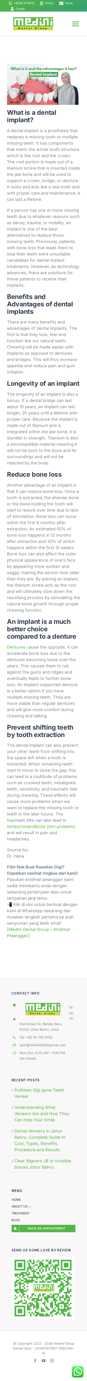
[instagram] (52, 1360)
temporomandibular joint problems (41, 826)
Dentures (16, 647)
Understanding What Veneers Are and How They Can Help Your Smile (41, 1113)
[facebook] (35, 1360)
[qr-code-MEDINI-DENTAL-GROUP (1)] (43, 1259)
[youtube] (43, 1360)
